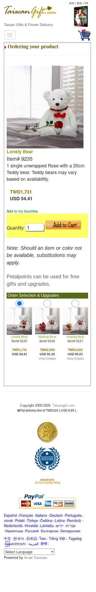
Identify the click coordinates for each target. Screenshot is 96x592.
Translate (40, 557)
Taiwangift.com (63, 405)
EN (86, 3)
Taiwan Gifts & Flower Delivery (28, 25)
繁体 (79, 3)
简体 (71, 3)
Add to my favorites (22, 211)
